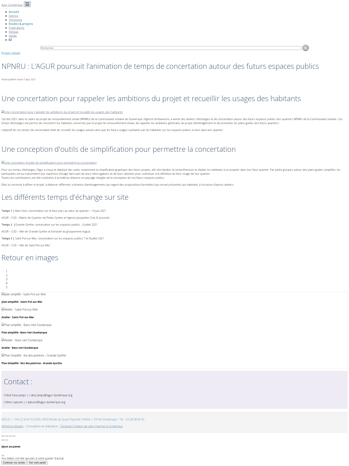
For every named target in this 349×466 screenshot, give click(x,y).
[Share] (6, 436)
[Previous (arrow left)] (2, 440)
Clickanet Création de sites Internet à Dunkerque (91, 426)
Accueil (14, 12)
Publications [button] (16, 28)
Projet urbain (10, 53)
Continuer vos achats (14, 462)
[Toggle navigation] (27, 4)
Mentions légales (12, 426)
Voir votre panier (37, 462)
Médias (13, 32)
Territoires (15, 20)
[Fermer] (2, 455)
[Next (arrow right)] (6, 440)
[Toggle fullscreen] (10, 436)
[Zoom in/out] (13, 436)
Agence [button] (13, 16)
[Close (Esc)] (2, 436)
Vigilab (13, 36)
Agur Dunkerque (12, 5)
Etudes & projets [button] (21, 24)
